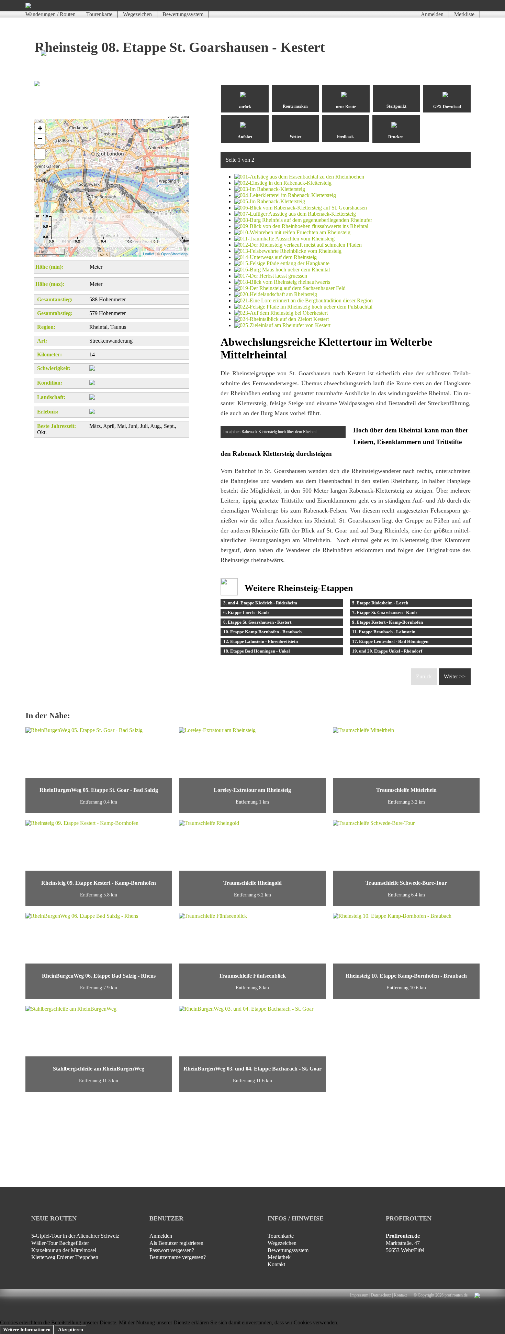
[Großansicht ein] (40, 154)
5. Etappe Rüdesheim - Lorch (380, 602)
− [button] (40, 139)
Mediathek (279, 1257)
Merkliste (464, 14)
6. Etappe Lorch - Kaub (246, 612)
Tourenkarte (99, 14)
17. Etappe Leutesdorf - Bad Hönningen (390, 641)
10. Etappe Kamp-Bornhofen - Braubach (262, 631)
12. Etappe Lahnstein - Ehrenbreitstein (260, 641)
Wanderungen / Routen (50, 14)
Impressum (359, 1295)
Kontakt (276, 1264)
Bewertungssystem (182, 14)
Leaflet (148, 253)
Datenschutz (381, 1295)
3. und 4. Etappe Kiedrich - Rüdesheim (260, 602)
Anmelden (432, 14)
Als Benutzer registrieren (176, 1243)
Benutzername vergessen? (177, 1257)
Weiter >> (454, 676)
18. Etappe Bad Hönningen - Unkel (256, 651)
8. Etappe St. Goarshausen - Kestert (257, 622)
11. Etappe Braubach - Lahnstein (383, 631)
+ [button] (40, 128)
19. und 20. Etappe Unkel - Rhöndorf (387, 651)
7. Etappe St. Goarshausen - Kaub (384, 612)
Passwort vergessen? (171, 1250)
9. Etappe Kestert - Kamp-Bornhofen (387, 622)
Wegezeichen (137, 14)
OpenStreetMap (174, 253)
